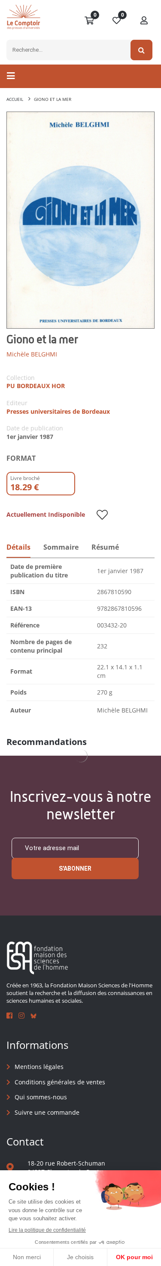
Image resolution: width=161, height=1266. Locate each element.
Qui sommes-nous (41, 1097)
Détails (18, 547)
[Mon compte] (144, 21)
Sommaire (61, 547)
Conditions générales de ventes (60, 1082)
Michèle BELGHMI (31, 354)
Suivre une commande (47, 1112)
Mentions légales (39, 1067)
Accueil (14, 99)
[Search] (141, 50)
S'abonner (75, 868)
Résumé (105, 547)
